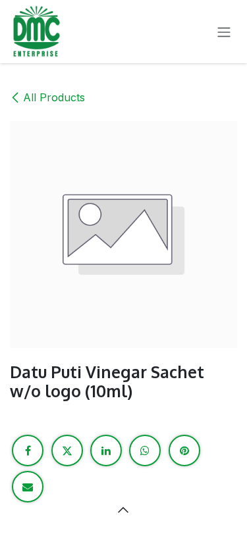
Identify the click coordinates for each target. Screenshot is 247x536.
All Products (54, 97)
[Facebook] (27, 450)
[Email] (27, 486)
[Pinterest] (184, 450)
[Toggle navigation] (224, 31)
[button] (124, 509)
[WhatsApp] (145, 450)
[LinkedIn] (106, 450)
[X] (67, 450)
